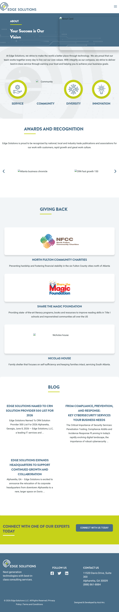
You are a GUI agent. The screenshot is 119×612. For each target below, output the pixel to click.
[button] (3, 171)
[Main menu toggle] (115, 6)
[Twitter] (59, 573)
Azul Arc (100, 602)
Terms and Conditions (33, 604)
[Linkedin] (66, 573)
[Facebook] (52, 573)
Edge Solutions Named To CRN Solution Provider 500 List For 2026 (30, 410)
